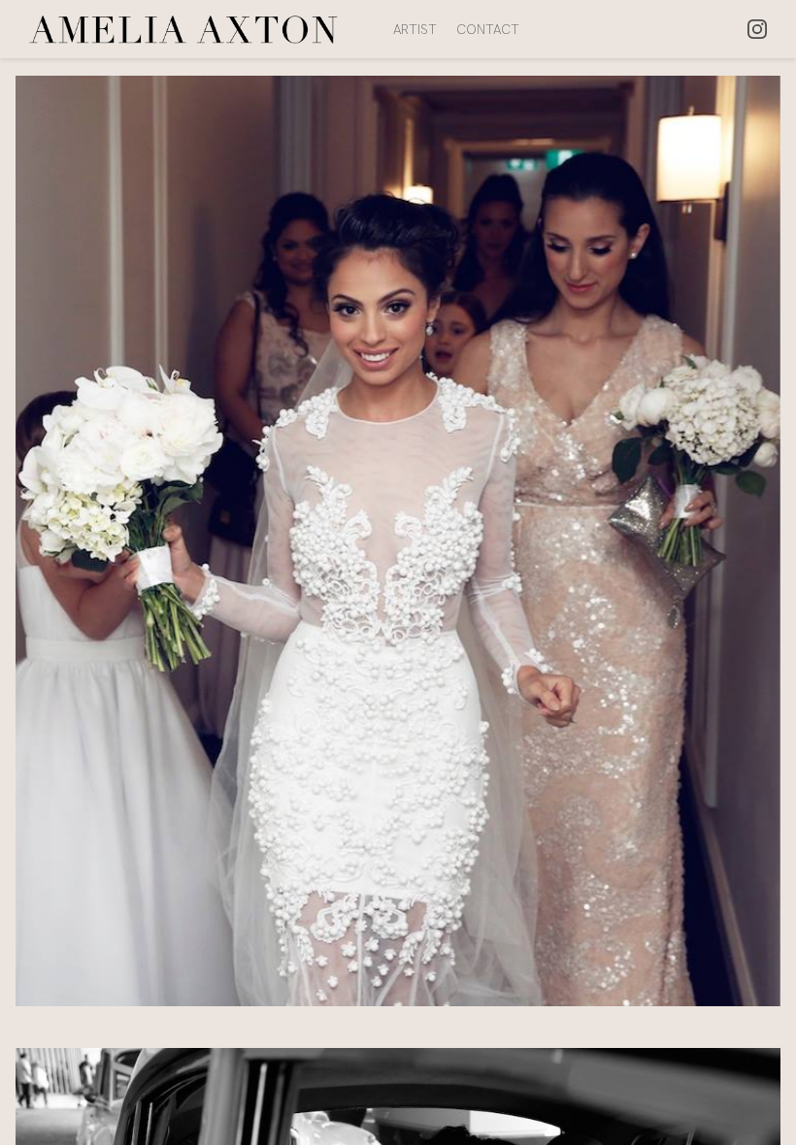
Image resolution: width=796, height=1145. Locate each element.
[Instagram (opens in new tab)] (757, 29)
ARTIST (415, 29)
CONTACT (487, 29)
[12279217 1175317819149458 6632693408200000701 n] (397, 554)
